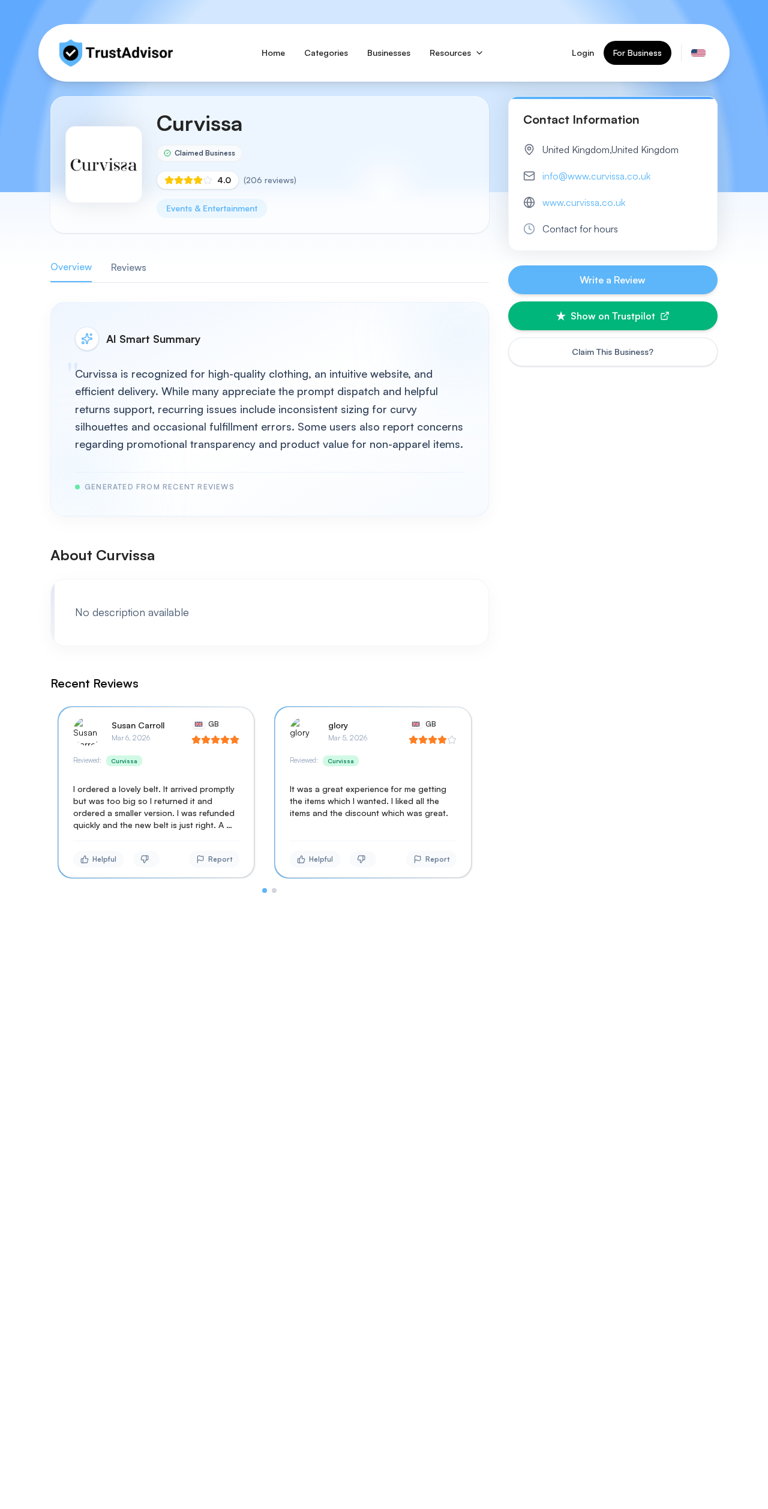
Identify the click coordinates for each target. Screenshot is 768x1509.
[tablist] (269, 267)
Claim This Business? (612, 351)
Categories (326, 52)
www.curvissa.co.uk (583, 202)
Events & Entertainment (211, 208)
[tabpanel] (269, 597)
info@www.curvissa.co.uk (596, 176)
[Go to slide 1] (264, 890)
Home (273, 52)
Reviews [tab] (128, 267)
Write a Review (613, 280)
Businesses (388, 52)
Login (583, 52)
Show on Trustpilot (613, 316)
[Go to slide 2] (274, 890)
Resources (450, 52)
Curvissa (124, 760)
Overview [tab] (71, 267)
